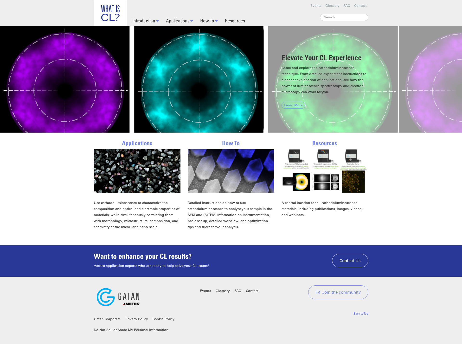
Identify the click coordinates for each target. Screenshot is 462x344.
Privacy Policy (136, 319)
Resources (235, 20)
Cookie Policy (163, 319)
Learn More (293, 105)
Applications (178, 20)
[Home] (110, 13)
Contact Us (350, 260)
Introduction (144, 20)
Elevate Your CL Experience (322, 57)
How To (207, 20)
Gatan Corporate (107, 319)
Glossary (332, 6)
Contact (360, 6)
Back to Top (360, 313)
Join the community (341, 292)
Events (315, 6)
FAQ (346, 6)
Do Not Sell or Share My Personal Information (131, 330)
